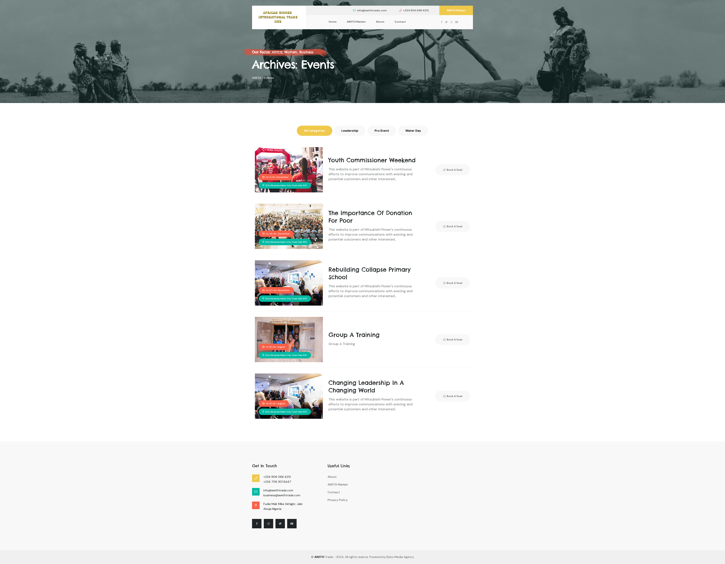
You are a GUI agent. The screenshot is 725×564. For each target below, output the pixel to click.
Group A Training (354, 334)
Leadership (349, 131)
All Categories (314, 131)
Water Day (413, 131)
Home (333, 21)
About (380, 21)
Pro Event (382, 131)
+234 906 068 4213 (416, 10)
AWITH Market (456, 10)
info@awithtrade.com (372, 10)
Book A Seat (455, 169)
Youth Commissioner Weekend (372, 160)
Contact (400, 21)
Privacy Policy (338, 500)
